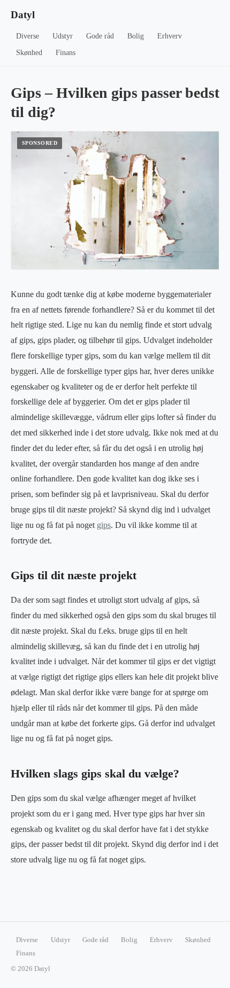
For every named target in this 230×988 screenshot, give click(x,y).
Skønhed (29, 53)
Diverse (27, 36)
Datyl (23, 14)
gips (104, 525)
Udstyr (62, 36)
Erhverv (169, 36)
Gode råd (100, 36)
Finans (65, 53)
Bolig (135, 36)
